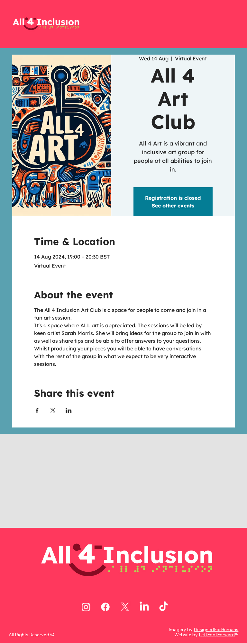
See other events (173, 205)
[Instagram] (86, 606)
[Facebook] (105, 606)
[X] (125, 606)
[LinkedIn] (144, 606)
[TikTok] (163, 606)
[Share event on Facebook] (37, 410)
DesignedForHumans (216, 629)
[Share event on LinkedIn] (69, 410)
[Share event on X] (53, 410)
